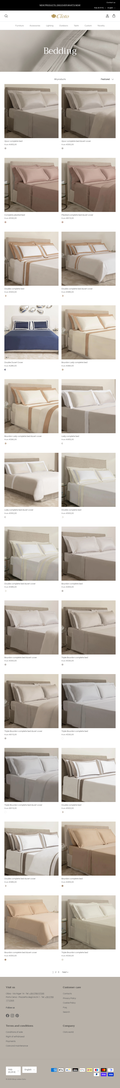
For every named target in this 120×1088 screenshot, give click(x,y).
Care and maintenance (17, 1046)
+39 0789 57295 (36, 994)
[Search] (6, 16)
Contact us (111, 3)
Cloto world (68, 1032)
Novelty (101, 25)
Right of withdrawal (15, 1037)
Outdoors (63, 25)
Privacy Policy (69, 998)
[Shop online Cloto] (60, 16)
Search (66, 1012)
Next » (65, 972)
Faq (65, 1007)
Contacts (67, 994)
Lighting (49, 25)
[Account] (106, 16)
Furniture (19, 25)
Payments (11, 1041)
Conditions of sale (14, 1032)
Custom (88, 25)
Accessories (35, 25)
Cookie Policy (69, 1003)
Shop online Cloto (19, 1079)
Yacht (76, 25)
